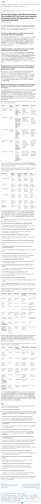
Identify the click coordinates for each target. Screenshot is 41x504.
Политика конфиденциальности (23, 495)
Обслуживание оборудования (6, 6)
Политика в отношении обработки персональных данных (14, 493)
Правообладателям (33, 495)
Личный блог (7, 9)
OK (22, 502)
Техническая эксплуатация (24, 4)
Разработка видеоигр (35, 4)
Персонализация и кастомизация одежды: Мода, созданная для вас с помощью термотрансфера (9, 485)
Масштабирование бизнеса (6, 500)
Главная (2, 9)
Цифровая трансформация (13, 4)
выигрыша (11, 479)
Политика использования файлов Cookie (8, 495)
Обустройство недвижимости (19, 6)
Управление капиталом (16, 500)
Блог (2, 493)
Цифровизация (4, 4)
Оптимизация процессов (29, 498)
